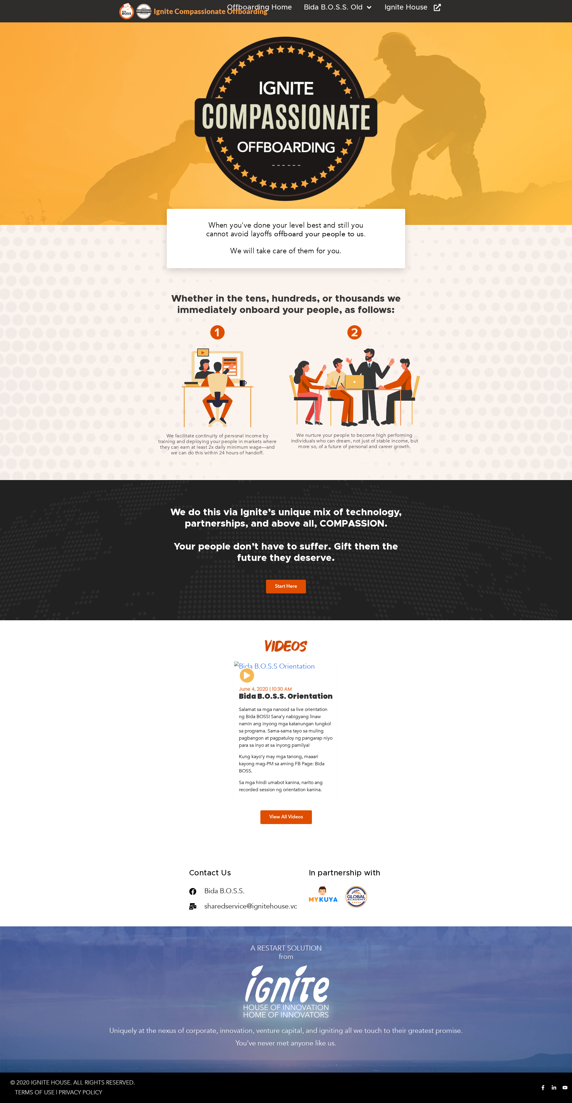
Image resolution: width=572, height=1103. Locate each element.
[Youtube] (565, 1087)
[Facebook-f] (542, 1087)
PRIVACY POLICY (80, 1092)
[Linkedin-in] (554, 1087)
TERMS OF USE (35, 1092)
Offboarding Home (259, 7)
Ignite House (409, 7)
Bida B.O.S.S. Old (333, 7)
